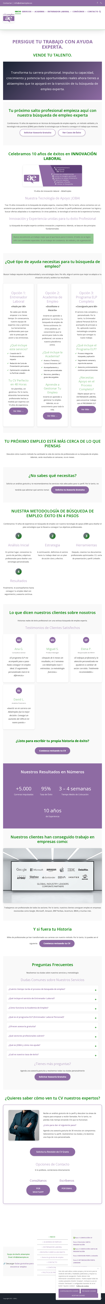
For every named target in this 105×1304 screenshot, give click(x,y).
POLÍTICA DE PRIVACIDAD (53, 1272)
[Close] (99, 1268)
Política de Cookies (82, 1286)
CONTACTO (52, 1262)
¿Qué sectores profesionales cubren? (26, 1035)
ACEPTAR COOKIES (78, 1295)
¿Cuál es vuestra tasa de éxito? (24, 1054)
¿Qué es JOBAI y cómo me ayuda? (24, 1045)
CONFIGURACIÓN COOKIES (69, 1291)
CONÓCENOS (52, 1267)
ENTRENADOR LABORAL (52, 1247)
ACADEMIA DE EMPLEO (53, 1242)
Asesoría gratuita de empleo (52, 1257)
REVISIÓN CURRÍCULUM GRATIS (52, 1252)
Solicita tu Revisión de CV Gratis (52, 1151)
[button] (100, 11)
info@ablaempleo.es (23, 3)
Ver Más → (18, 411)
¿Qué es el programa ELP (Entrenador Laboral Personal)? (36, 1017)
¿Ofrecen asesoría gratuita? (22, 1026)
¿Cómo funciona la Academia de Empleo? (28, 1007)
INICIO (52, 1237)
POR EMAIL (67, 1188)
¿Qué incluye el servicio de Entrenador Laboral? (32, 998)
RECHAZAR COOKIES (89, 1291)
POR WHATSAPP (38, 1190)
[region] (78, 1283)
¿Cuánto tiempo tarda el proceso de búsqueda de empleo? (37, 989)
